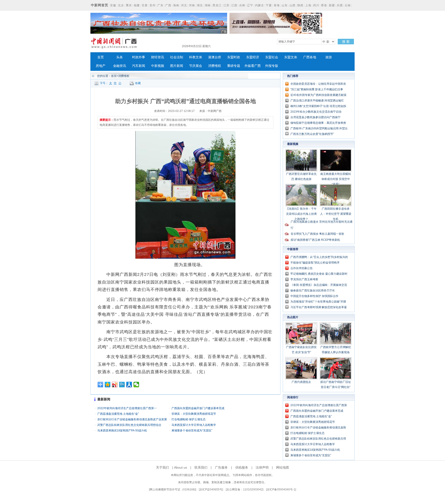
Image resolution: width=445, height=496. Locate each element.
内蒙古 (259, 5)
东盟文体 (290, 57)
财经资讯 (157, 57)
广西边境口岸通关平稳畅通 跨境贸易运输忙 (317, 100)
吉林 (242, 5)
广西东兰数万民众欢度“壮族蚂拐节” (312, 134)
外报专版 (271, 66)
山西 (292, 5)
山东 (285, 5)
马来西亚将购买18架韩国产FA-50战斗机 (122, 430)
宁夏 (269, 5)
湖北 (200, 5)
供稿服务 (241, 467)
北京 (121, 5)
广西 (168, 5)
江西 (234, 5)
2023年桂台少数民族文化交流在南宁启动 (315, 111)
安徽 (113, 5)
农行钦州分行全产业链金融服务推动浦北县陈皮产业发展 (132, 419)
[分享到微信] (136, 384)
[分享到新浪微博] (115, 384)
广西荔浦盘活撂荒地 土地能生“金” (118, 413)
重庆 (129, 5)
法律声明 (262, 467)
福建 (137, 5)
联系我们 (200, 467)
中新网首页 (99, 5)
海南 (176, 5)
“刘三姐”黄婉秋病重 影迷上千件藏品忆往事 (316, 89)
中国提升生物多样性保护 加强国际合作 (314, 296)
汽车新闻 (138, 66)
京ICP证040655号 (211, 489)
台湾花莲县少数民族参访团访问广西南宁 (315, 117)
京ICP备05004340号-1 (281, 489)
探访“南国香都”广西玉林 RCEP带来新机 (315, 239)
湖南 (208, 5)
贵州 (152, 5)
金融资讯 (119, 66)
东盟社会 (271, 57)
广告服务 (221, 467)
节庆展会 (195, 66)
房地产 (100, 66)
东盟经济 (252, 57)
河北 (184, 5)
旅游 (328, 57)
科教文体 (195, 57)
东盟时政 (233, 57)
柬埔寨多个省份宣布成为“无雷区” (192, 430)
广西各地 (309, 57)
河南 (192, 5)
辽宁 (250, 5)
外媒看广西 (253, 66)
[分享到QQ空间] (108, 384)
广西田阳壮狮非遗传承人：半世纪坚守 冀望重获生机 (335, 214)
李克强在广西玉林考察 (304, 279)
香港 (324, 5)
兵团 (340, 5)
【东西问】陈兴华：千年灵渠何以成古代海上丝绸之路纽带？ (301, 214)
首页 (100, 57)
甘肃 (145, 5)
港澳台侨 (214, 57)
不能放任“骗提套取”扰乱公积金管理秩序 (315, 262)
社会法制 (176, 57)
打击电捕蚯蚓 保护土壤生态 (189, 419)
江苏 (226, 5)
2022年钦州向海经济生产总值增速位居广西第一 (127, 408)
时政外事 (138, 57)
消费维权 (214, 66)
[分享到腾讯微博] (122, 384)
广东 (160, 5)
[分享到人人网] (129, 384)
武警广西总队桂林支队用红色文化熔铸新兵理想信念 (129, 425)
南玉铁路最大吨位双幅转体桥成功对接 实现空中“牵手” (335, 179)
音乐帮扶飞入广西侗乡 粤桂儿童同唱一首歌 (317, 233)
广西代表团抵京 (301, 382)
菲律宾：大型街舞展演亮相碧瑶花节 (194, 413)
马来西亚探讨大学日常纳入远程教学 (194, 425)
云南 (348, 5)
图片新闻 (176, 66)
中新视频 (157, 66)
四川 (316, 5)
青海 (277, 5)
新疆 (332, 5)
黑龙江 (217, 5)
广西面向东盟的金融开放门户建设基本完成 (198, 408)
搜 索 (346, 41)
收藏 (138, 83)
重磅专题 (233, 66)
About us (180, 467)
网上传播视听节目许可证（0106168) (172, 489)
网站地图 (282, 467)
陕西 (300, 5)
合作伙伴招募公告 (301, 268)
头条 (119, 57)
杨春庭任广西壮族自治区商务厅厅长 (312, 290)
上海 (308, 5)
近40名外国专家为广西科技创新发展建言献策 (318, 95)
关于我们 (162, 467)
